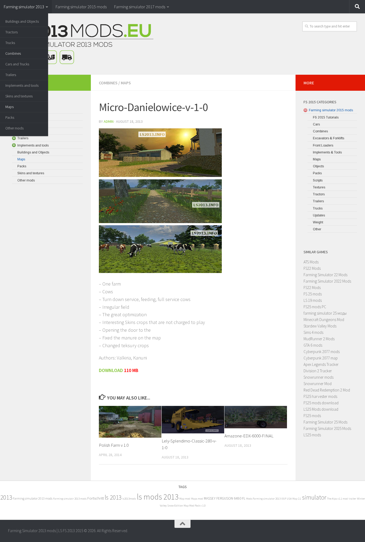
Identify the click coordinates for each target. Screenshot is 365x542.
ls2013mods (129, 498)
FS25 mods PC (315, 306)
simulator (314, 497)
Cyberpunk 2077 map (321, 358)
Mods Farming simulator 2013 (263, 498)
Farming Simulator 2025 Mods (327, 428)
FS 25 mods (313, 293)
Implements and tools (21, 85)
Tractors (11, 32)
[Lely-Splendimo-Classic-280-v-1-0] (193, 419)
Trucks (10, 42)
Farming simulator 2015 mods (81, 6)
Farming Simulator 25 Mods (325, 422)
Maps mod (197, 498)
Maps (9, 106)
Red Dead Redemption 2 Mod (327, 390)
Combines (13, 53)
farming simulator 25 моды (325, 313)
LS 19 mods (313, 300)
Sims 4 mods (313, 332)
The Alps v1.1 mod (337, 498)
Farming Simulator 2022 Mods (327, 281)
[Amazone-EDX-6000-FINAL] (255, 417)
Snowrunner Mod (318, 383)
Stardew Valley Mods (320, 326)
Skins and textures (19, 96)
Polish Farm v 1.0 (114, 445)
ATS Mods (311, 261)
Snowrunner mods (318, 377)
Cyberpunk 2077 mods (322, 351)
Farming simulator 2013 (24, 6)
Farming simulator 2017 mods (139, 6)
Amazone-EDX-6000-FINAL (248, 436)
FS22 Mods (312, 268)
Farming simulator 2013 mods (32, 498)
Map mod (184, 498)
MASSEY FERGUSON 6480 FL (224, 498)
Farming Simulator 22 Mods (325, 274)
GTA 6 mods (313, 345)
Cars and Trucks (17, 64)
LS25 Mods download (321, 409)
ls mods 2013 (157, 497)
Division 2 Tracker (318, 370)
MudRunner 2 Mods (319, 338)
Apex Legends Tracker (321, 364)
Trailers (10, 74)
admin (109, 121)
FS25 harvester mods (320, 396)
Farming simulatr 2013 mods (70, 498)
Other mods (14, 128)
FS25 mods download (321, 402)
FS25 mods (312, 415)
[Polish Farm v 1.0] (130, 422)
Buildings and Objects (22, 21)
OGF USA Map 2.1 (291, 498)
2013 (6, 497)
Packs (9, 117)
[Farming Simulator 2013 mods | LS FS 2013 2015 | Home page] (80, 44)
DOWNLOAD (111, 370)
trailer (352, 498)
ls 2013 (113, 497)
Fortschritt (95, 498)
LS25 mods (312, 434)
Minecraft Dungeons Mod (324, 319)
